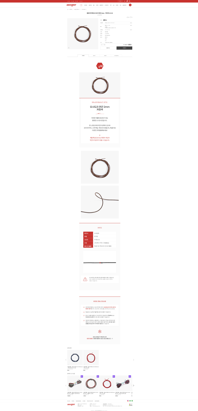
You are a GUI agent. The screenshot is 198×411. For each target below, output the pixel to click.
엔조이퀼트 (106, 31)
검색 (130, 5)
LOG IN (120, 1)
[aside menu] (81, 5)
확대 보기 (69, 48)
